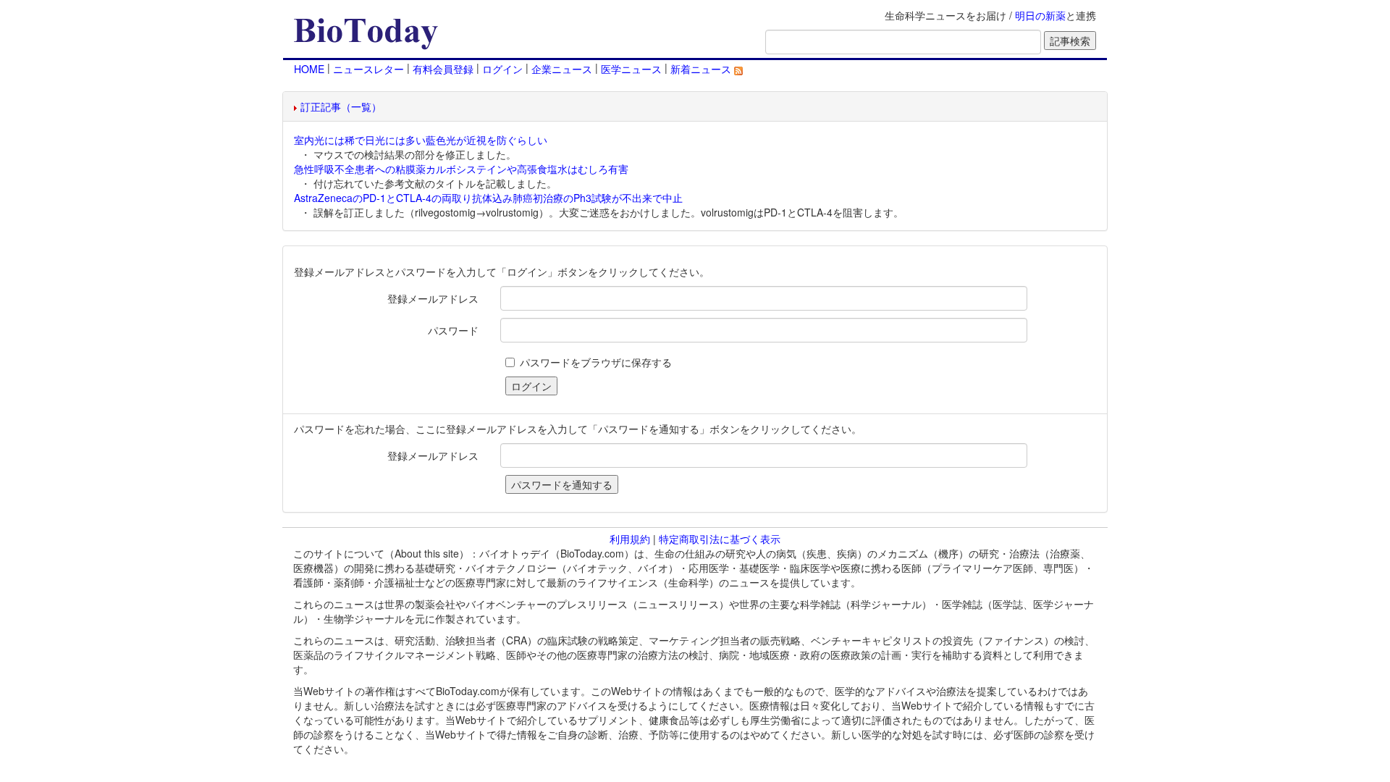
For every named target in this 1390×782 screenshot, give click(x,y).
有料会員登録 (443, 69)
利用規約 (630, 538)
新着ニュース (702, 69)
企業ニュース (561, 69)
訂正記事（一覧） (341, 106)
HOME (309, 69)
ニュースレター (368, 69)
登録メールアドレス (433, 298)
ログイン (502, 69)
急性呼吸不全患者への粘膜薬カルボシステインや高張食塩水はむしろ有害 (461, 168)
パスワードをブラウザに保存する (596, 362)
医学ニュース (631, 69)
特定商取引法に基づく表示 (719, 538)
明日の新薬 (1040, 15)
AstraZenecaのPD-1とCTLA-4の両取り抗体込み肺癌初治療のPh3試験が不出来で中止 (488, 197)
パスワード (453, 330)
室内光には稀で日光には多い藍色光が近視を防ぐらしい (420, 140)
